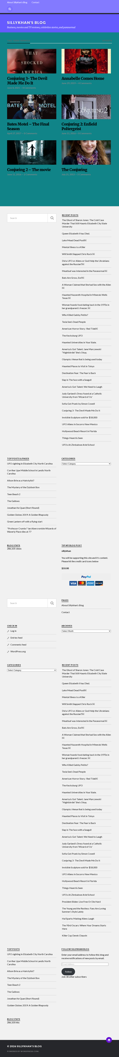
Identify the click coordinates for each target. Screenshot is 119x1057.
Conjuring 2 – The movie (29, 170)
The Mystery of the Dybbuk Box (23, 487)
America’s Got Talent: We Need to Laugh (82, 386)
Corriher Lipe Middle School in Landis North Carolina (29, 472)
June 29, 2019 (69, 83)
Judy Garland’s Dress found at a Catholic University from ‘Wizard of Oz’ (82, 395)
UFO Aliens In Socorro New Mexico (80, 424)
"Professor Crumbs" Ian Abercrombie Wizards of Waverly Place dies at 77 (31, 530)
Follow (68, 971)
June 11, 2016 (69, 133)
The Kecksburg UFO (72, 335)
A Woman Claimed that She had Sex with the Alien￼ (86, 286)
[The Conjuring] (86, 152)
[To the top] (109, 1040)
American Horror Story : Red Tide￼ (80, 328)
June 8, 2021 (13, 87)
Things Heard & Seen (72, 438)
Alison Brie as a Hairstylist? (20, 480)
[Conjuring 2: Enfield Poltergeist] (86, 107)
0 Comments (29, 87)
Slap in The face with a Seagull (76, 379)
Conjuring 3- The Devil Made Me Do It (27, 80)
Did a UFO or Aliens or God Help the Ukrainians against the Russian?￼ (85, 262)
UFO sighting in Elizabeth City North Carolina (30, 463)
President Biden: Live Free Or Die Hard (81, 901)
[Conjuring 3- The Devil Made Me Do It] (31, 61)
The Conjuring (74, 170)
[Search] (9, 9)
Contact (35, 2)
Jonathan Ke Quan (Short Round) (23, 507)
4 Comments (85, 83)
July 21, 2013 (68, 174)
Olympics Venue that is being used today (82, 359)
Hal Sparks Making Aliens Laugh (78, 918)
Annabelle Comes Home (83, 78)
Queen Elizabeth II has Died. (76, 233)
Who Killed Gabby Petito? (75, 314)
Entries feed (16, 637)
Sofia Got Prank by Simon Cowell (78, 403)
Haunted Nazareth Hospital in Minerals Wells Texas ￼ (84, 296)
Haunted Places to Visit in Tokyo (78, 366)
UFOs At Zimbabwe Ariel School (78, 444)
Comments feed (18, 644)
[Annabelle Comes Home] (86, 61)
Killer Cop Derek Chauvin (74, 935)
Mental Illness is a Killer (73, 247)
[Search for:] (31, 218)
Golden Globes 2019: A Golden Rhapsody (27, 514)
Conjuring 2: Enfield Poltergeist (79, 126)
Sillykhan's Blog (26, 22)
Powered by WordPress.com (22, 1051)
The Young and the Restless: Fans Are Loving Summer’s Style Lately (84, 910)
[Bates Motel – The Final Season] (31, 107)
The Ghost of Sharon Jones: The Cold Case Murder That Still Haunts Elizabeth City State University (84, 223)
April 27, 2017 (14, 133)
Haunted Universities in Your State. (79, 342)
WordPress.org (18, 651)
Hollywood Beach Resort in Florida (79, 431)
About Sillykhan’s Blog (17, 2)
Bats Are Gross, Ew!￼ (73, 277)
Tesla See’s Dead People (74, 321)
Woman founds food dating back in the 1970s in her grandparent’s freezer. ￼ (85, 306)
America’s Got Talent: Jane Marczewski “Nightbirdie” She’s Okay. (81, 351)
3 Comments (84, 174)
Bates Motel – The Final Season (28, 126)
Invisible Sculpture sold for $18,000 (79, 417)
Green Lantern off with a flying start (24, 521)
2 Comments (30, 174)
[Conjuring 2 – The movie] (31, 152)
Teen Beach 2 (13, 494)
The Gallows (13, 501)
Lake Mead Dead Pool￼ (74, 240)
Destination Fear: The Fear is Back (79, 373)
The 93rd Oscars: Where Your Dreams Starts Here (84, 927)
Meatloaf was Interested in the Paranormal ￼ (84, 271)
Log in (13, 630)
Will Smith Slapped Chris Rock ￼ (78, 254)
